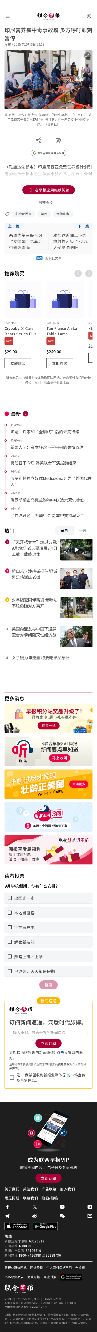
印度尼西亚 (23, 214)
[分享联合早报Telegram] (7, 1216)
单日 (64, 530)
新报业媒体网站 (16, 1267)
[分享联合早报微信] (62, 1216)
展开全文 (46, 202)
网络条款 (36, 1267)
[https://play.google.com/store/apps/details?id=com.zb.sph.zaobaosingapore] (45, 1226)
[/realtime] (25, 413)
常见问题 (12, 1198)
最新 (16, 413)
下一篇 (83, 226)
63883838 (27, 1246)
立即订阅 (48, 1178)
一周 (83, 530)
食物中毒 (62, 214)
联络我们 (30, 1198)
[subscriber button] (89, 16)
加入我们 (67, 1189)
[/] (48, 16)
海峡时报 (33, 1277)
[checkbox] (12, 1077)
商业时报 (50, 1277)
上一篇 (13, 226)
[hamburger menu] (8, 16)
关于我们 (12, 1189)
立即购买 (18, 363)
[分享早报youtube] (62, 1207)
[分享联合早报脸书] (7, 1207)
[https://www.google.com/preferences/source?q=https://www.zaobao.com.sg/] (71, 1277)
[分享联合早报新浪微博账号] (34, 1216)
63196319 (36, 1241)
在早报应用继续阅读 (52, 190)
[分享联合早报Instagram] (89, 1207)
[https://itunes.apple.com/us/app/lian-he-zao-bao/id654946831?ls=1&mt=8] (17, 1226)
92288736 (53, 1255)
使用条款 (63, 1064)
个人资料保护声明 (59, 1267)
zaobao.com (38, 1307)
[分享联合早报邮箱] (89, 1216)
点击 (60, 1052)
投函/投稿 (50, 1198)
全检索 (80, 1267)
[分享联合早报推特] (34, 1207)
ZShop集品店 (14, 1277)
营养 (44, 214)
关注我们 (30, 1189)
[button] (64, 1075)
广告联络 (49, 1189)
